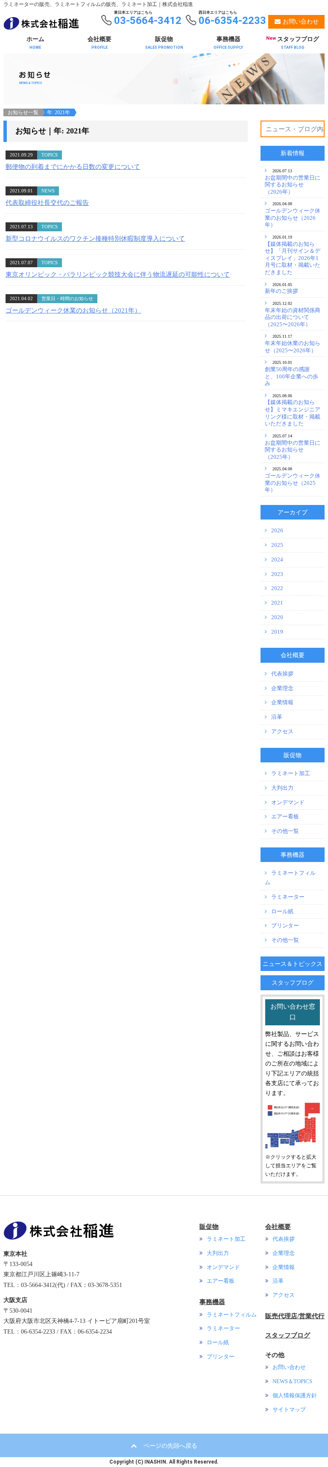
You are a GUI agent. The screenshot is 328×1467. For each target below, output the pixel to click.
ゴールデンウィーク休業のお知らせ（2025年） (292, 483)
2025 (277, 545)
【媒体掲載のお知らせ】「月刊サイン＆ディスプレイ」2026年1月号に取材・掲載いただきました (292, 258)
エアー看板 (285, 817)
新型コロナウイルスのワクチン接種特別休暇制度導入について (95, 238)
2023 (277, 574)
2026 (277, 531)
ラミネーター (288, 897)
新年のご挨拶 (281, 291)
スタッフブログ (292, 42)
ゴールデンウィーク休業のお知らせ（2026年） (292, 218)
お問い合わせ (289, 1367)
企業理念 (282, 688)
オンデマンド (288, 803)
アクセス (282, 732)
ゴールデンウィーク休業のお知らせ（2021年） (73, 310)
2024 (277, 560)
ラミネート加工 (290, 773)
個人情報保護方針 (294, 1396)
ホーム (35, 43)
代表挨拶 (282, 674)
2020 (277, 617)
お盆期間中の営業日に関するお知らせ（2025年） (292, 450)
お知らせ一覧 (23, 112)
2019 (277, 632)
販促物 (164, 43)
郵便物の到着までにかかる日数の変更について (73, 166)
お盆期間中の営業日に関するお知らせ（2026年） (292, 185)
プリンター (285, 926)
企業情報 (282, 702)
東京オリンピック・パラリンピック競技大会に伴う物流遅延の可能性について (118, 274)
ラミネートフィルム (232, 1315)
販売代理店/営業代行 (295, 1316)
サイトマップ (289, 1410)
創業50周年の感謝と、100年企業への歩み (291, 376)
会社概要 (99, 43)
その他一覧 (285, 831)
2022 (277, 588)
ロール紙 (282, 912)
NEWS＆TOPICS (292, 1381)
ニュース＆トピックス (292, 963)
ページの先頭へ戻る (170, 1445)
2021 (277, 603)
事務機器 (228, 43)
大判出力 (282, 788)
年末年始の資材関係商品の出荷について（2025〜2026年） (292, 317)
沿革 (276, 717)
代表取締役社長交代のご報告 (47, 202)
